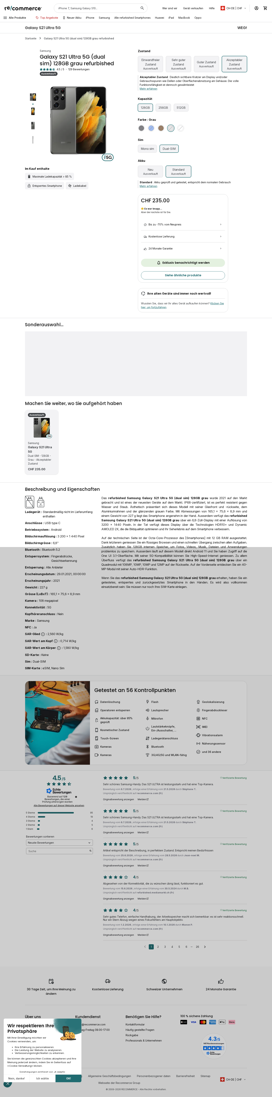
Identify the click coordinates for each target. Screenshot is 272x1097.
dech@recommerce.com (90, 1024)
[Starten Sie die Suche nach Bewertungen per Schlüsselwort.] (90, 851)
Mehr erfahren (148, 88)
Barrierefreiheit (185, 1076)
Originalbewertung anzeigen (118, 799)
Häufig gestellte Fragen (140, 1029)
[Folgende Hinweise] (205, 947)
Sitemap (205, 1076)
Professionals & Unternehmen (144, 1040)
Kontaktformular (135, 1024)
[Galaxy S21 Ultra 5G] (41, 427)
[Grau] (170, 128)
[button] (234, 8)
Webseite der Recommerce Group (119, 1082)
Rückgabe (132, 1035)
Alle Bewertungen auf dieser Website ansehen (59, 805)
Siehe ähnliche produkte (183, 275)
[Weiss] (180, 128)
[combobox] (95, 8)
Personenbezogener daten (153, 1076)
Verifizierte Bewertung (234, 778)
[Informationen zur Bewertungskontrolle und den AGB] (76, 796)
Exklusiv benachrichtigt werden (186, 263)
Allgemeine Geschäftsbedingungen (109, 1076)
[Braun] (160, 128)
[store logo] (23, 8)
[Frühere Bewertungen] (145, 946)
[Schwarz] (141, 128)
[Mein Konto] (256, 8)
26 (197, 946)
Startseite (30, 38)
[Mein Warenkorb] (265, 8)
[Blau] (151, 128)
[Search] (142, 8)
